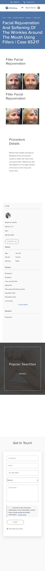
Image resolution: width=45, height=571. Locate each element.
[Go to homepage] (11, 7)
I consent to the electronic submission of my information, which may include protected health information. (21, 511)
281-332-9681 (9, 235)
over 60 (13, 253)
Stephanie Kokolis (11, 222)
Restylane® (28, 18)
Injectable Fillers (10, 293)
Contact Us (12, 241)
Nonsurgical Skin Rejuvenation (15, 289)
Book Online (31, 8)
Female (12, 257)
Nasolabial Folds (10, 297)
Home (4, 18)
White (12, 261)
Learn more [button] (22, 515)
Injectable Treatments (18, 18)
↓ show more (22, 305)
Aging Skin (8, 285)
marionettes (9, 301)
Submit (15, 522)
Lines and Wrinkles (11, 281)
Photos (9, 18)
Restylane (8, 277)
